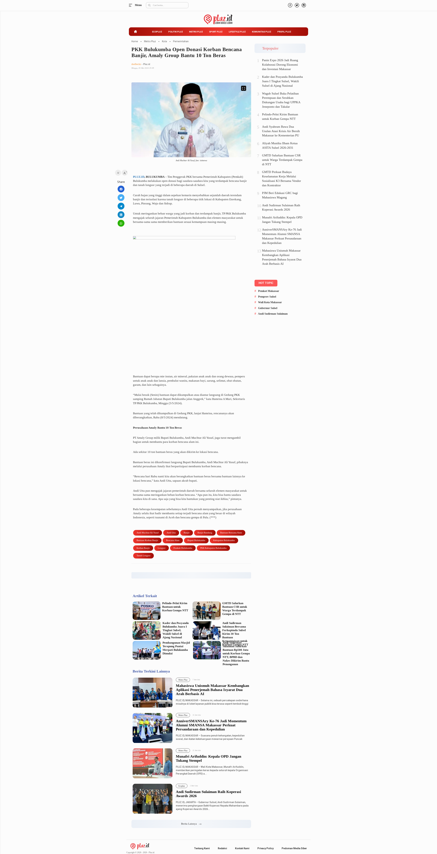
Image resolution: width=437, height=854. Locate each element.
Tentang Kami (202, 848)
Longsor (161, 548)
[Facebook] (289, 4)
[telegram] (121, 206)
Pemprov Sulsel (267, 296)
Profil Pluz (284, 31)
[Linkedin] (121, 214)
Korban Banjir (143, 548)
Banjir (186, 532)
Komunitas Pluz (261, 31)
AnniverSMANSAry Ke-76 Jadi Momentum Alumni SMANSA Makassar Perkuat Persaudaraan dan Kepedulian (211, 725)
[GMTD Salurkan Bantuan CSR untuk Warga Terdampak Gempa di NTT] (207, 610)
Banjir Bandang (205, 532)
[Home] (139, 846)
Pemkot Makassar (268, 291)
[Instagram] (303, 4)
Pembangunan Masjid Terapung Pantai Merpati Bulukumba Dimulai (176, 648)
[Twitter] (296, 4)
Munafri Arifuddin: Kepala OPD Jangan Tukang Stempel (208, 758)
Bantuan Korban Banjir (147, 540)
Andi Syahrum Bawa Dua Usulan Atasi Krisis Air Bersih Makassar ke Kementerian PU (281, 131)
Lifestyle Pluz (237, 31)
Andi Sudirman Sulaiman (273, 313)
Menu (131, 5)
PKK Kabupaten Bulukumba (213, 548)
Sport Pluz (216, 31)
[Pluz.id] (218, 17)
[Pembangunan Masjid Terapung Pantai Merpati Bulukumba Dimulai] (147, 650)
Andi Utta (171, 532)
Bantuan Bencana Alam (231, 532)
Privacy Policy (265, 848)
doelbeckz (136, 64)
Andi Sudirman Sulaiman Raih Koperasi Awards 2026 (208, 794)
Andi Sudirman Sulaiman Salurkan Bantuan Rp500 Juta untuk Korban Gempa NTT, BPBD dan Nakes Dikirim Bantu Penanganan (236, 653)
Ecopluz (157, 31)
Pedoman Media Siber (294, 848)
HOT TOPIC (266, 283)
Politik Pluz (175, 31)
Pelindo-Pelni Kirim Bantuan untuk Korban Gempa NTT (175, 607)
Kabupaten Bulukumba (224, 540)
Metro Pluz (196, 31)
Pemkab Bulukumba (182, 548)
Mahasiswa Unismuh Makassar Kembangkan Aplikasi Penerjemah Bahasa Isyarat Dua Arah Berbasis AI (212, 690)
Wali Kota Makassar (270, 302)
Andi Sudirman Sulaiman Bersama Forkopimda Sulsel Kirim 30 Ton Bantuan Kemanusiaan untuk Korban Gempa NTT (235, 633)
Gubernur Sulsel (267, 308)
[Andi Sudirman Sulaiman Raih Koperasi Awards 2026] (152, 799)
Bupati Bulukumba (196, 540)
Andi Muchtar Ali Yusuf (148, 532)
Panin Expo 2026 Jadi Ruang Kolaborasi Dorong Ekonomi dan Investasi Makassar (280, 64)
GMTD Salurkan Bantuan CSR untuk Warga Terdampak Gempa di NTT (234, 609)
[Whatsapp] (121, 223)
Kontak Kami (242, 848)
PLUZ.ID (138, 176)
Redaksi (222, 848)
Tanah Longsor (143, 555)
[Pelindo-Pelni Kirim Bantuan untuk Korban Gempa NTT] (146, 610)
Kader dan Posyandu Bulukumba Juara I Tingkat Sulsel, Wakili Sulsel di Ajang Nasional (176, 630)
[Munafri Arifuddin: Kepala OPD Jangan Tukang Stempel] (152, 763)
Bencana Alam (172, 540)
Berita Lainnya (190, 823)
